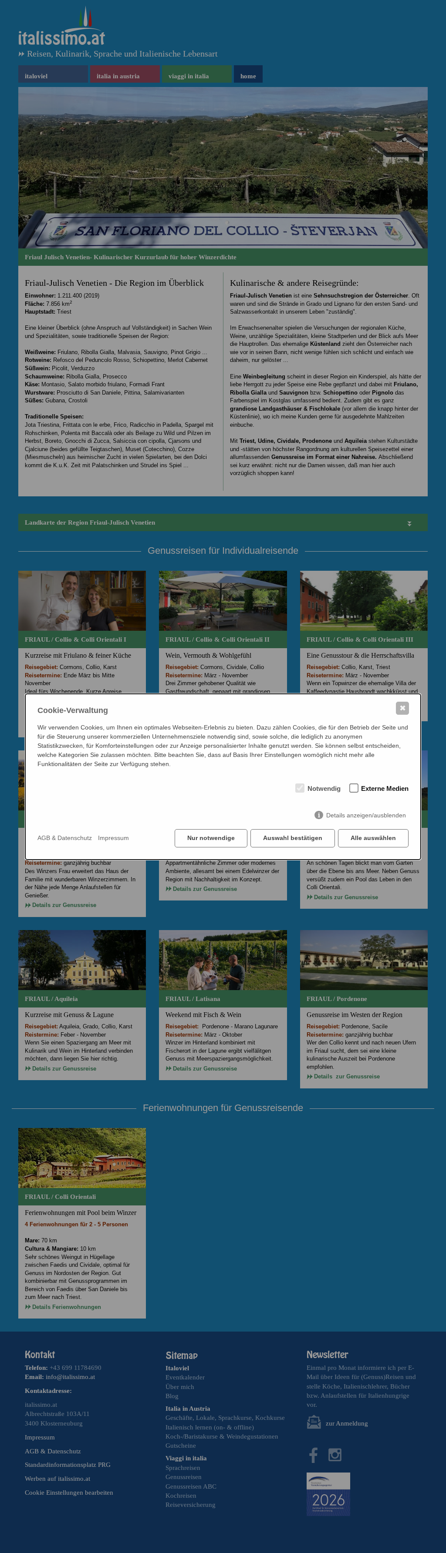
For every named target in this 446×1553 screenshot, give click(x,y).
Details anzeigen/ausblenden (366, 815)
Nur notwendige (211, 837)
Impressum (113, 837)
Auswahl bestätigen (292, 837)
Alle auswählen (373, 837)
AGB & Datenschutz (64, 837)
